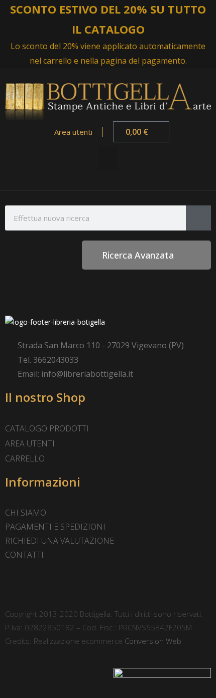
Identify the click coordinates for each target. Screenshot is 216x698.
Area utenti (72, 132)
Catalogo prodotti (47, 428)
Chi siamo (25, 512)
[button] (108, 158)
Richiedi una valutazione (59, 540)
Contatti (24, 554)
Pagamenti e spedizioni (55, 526)
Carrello (25, 458)
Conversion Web (152, 641)
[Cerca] (198, 217)
